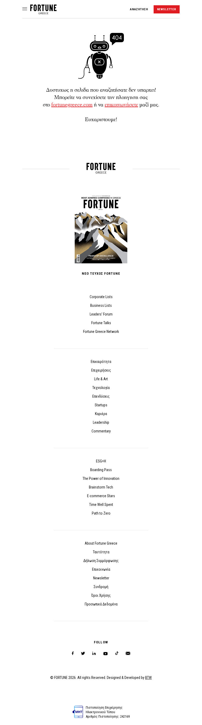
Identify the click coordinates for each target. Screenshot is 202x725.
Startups (101, 405)
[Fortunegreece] (43, 13)
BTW (148, 677)
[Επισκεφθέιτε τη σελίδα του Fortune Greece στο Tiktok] (116, 653)
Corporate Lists (101, 297)
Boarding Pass (101, 470)
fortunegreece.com (72, 104)
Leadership (101, 422)
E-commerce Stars (101, 496)
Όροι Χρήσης (101, 595)
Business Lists (101, 305)
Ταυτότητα (101, 552)
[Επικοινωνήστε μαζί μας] (128, 653)
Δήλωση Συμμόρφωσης (101, 561)
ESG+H (101, 461)
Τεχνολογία (101, 388)
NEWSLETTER (166, 9)
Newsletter (101, 578)
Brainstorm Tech (101, 487)
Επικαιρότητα (101, 361)
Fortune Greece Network (101, 331)
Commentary (101, 431)
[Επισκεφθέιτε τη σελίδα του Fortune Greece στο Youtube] (105, 654)
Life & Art (101, 379)
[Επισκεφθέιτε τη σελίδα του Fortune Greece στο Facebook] (73, 653)
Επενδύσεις (101, 396)
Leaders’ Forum (101, 314)
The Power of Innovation (101, 478)
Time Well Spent (101, 504)
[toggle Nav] (24, 9)
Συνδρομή (101, 587)
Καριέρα (101, 414)
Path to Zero (101, 513)
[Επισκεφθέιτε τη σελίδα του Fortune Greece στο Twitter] (83, 653)
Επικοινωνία (101, 569)
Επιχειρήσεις (101, 370)
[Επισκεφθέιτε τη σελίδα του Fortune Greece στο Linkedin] (94, 653)
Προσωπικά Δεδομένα (101, 604)
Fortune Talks (101, 323)
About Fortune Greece (101, 543)
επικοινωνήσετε (121, 104)
